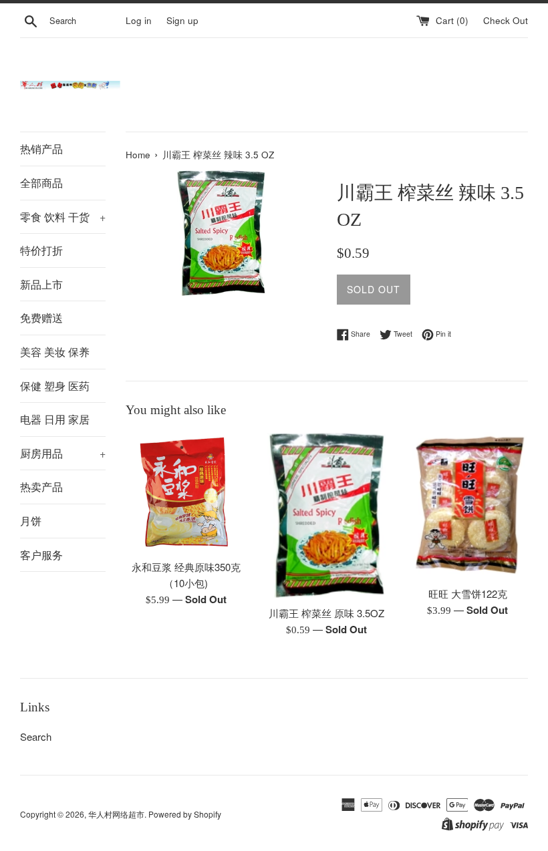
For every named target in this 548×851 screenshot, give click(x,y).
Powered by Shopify (184, 814)
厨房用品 (63, 453)
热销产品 (41, 148)
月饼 (30, 520)
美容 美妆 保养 (55, 351)
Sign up (182, 20)
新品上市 (41, 284)
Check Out (505, 20)
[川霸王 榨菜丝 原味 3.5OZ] (327, 515)
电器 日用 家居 (55, 419)
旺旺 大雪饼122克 (467, 593)
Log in (139, 20)
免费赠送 (41, 317)
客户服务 (41, 554)
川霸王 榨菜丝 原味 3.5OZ (326, 613)
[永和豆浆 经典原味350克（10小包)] (186, 492)
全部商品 (41, 182)
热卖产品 (41, 486)
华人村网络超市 (116, 814)
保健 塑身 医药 (55, 385)
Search (35, 736)
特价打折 (41, 250)
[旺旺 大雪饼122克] (467, 505)
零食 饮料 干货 (63, 216)
